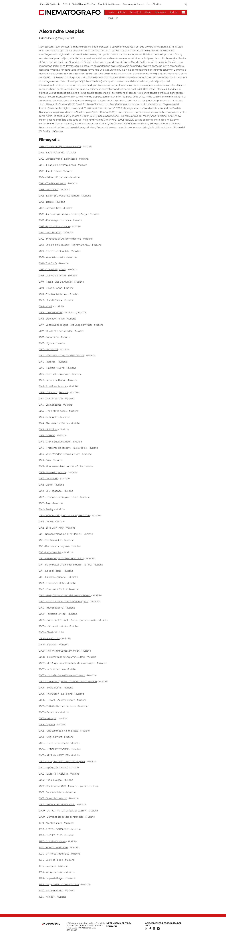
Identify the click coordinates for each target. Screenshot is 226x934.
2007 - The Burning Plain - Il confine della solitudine (68, 681)
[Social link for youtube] (158, 928)
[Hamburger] (183, 12)
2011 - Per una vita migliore (54, 546)
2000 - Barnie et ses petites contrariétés (61, 816)
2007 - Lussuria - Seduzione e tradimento (62, 675)
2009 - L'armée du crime (53, 626)
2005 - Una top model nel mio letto (58, 730)
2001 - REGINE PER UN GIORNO (57, 804)
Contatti (111, 926)
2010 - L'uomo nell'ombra (53, 589)
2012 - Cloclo (46, 484)
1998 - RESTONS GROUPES (54, 829)
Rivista (148, 12)
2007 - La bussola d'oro (52, 669)
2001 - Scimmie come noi (53, 798)
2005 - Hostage (47, 718)
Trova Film (113, 18)
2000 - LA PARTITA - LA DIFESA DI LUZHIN (62, 810)
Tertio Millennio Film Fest (83, 4)
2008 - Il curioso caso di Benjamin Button (62, 656)
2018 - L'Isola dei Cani (51, 312)
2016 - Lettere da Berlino (52, 380)
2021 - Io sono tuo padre (52, 257)
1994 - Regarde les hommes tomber (59, 884)
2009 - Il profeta (48, 644)
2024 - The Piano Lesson (52, 183)
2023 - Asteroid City (50, 207)
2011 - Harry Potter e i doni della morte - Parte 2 (65, 564)
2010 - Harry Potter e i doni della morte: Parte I (65, 595)
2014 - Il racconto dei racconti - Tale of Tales (63, 447)
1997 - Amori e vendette (52, 841)
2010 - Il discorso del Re (52, 583)
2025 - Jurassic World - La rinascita (58, 158)
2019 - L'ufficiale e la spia (52, 275)
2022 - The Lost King (50, 232)
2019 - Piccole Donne (50, 287)
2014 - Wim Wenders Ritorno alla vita (59, 453)
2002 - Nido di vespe (50, 779)
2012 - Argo (45, 503)
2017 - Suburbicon (49, 337)
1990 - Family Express (51, 890)
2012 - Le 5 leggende (50, 490)
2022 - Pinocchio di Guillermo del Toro (60, 238)
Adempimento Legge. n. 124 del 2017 (163, 924)
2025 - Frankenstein (50, 171)
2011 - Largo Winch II (50, 552)
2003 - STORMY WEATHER (54, 755)
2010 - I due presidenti (51, 607)
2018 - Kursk (45, 306)
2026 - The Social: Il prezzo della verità (60, 146)
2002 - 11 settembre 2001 (52, 786)
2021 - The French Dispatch (54, 251)
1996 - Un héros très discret (54, 853)
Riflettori (121, 12)
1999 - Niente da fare (50, 822)
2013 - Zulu (45, 460)
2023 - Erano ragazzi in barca (55, 220)
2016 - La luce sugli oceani (53, 392)
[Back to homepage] (51, 924)
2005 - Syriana (47, 724)
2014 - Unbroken (48, 429)
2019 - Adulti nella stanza (53, 294)
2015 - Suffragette (48, 417)
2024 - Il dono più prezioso (53, 177)
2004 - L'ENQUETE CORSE (54, 749)
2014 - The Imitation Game (54, 423)
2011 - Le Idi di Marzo (50, 570)
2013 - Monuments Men (52, 466)
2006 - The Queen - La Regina (56, 693)
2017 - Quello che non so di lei (55, 330)
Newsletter (160, 12)
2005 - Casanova (48, 712)
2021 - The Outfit (48, 263)
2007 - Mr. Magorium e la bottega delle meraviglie (67, 663)
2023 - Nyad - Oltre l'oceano (54, 226)
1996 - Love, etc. (47, 866)
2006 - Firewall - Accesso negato (57, 699)
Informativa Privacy (118, 923)
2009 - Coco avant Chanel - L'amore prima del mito (68, 620)
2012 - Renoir (46, 521)
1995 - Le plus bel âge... (51, 878)
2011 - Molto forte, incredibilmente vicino (61, 558)
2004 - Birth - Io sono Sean (54, 743)
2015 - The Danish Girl (51, 398)
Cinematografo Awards (133, 4)
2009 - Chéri (46, 632)
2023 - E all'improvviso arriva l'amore (59, 195)
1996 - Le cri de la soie (51, 859)
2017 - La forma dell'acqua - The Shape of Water (65, 324)
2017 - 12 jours (46, 343)
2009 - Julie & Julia (49, 638)
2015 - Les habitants (50, 404)
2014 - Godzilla (47, 435)
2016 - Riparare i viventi (52, 367)
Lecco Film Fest (154, 4)
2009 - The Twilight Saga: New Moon (59, 650)
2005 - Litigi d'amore (50, 736)
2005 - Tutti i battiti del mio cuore (57, 706)
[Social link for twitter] (146, 928)
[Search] (186, 4)
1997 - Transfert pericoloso (53, 847)
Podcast (174, 12)
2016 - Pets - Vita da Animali (54, 374)
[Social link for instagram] (154, 928)
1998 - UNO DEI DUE (50, 835)
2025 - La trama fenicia (51, 152)
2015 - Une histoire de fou (53, 410)
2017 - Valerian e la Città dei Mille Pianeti (61, 355)
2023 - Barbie (46, 201)
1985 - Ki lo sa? (47, 896)
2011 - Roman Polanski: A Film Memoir (60, 533)
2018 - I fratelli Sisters (50, 300)
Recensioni (135, 12)
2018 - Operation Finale (52, 318)
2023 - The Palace (48, 189)
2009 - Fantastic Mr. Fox (52, 613)
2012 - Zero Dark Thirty (51, 527)
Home (110, 12)
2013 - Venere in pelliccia (52, 472)
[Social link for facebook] (150, 928)
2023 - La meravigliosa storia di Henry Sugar (63, 214)
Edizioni (66, 4)
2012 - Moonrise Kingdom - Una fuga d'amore (64, 515)
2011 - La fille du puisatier (53, 576)
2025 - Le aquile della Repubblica (57, 164)
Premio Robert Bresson (109, 4)
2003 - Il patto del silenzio (53, 767)
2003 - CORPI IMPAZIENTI (53, 773)
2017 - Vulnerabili (48, 349)
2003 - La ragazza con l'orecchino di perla (62, 761)
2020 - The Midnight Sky (52, 269)
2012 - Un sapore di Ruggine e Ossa (58, 497)
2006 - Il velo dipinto (50, 687)
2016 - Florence (47, 361)
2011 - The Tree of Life (50, 540)
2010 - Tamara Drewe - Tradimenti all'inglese (63, 601)
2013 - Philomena (48, 478)
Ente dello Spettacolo (50, 4)
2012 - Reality (46, 509)
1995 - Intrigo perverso (51, 872)
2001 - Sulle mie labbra (51, 792)
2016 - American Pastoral (53, 386)
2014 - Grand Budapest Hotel (55, 441)
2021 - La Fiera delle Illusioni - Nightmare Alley (64, 244)
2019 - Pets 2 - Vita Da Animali (55, 281)
